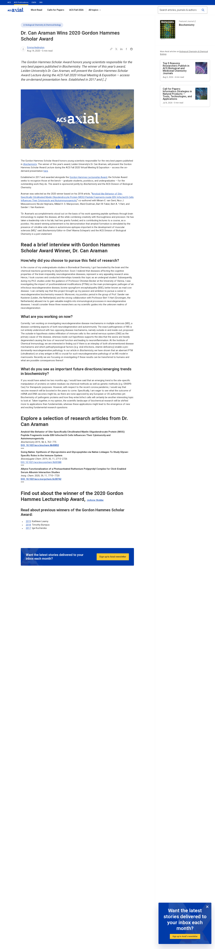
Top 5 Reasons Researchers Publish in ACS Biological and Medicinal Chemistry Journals (176, 68)
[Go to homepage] (15, 10)
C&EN (33, 2)
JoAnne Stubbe (95, 500)
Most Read (36, 10)
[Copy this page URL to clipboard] (111, 49)
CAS (40, 2)
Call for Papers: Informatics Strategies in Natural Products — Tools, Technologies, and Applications (177, 93)
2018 (28, 524)
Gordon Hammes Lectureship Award (88, 177)
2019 (28, 521)
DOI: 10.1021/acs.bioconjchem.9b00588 (41, 462)
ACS (9, 2)
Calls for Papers (55, 10)
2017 (28, 528)
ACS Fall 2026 (76, 10)
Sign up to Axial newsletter (112, 556)
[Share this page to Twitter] (116, 49)
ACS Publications (21, 2)
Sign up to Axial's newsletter (185, 936)
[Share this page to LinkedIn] (121, 49)
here (45, 171)
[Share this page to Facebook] (126, 49)
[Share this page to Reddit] (131, 49)
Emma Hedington (35, 47)
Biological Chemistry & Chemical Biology (43, 25)
